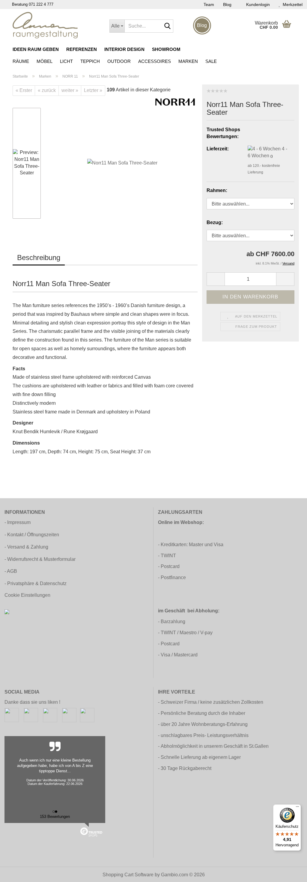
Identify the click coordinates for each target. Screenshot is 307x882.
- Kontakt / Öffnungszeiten (31, 534)
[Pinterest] (50, 714)
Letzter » (93, 90)
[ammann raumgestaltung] (56, 25)
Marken (188, 61)
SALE (211, 61)
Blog (227, 4)
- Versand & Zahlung (26, 546)
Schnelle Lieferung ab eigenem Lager (201, 757)
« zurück (47, 90)
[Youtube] (69, 714)
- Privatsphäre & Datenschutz (35, 583)
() (271, 156)
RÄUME (21, 61)
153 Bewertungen (55, 816)
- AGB (10, 571)
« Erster (24, 90)
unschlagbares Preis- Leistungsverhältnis (205, 735)
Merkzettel (291, 4)
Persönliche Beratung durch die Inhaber (203, 713)
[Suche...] (167, 26)
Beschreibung (38, 257)
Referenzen (81, 49)
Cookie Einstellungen (27, 595)
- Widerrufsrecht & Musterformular (40, 559)
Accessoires (154, 61)
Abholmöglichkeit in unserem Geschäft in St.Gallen (215, 746)
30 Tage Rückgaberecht (186, 768)
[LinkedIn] (87, 714)
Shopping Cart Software (128, 874)
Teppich (90, 61)
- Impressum (17, 522)
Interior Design (124, 49)
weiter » (69, 90)
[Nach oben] (291, 873)
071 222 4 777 (41, 4)
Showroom (166, 49)
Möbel (44, 61)
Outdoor (119, 61)
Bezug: (215, 222)
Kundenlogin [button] (257, 4)
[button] (31, 105)
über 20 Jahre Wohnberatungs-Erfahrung (204, 724)
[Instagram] (31, 714)
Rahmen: (217, 190)
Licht (66, 61)
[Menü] (297, 808)
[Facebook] (11, 714)
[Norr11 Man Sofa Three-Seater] (122, 162)
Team (209, 4)
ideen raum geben (36, 49)
